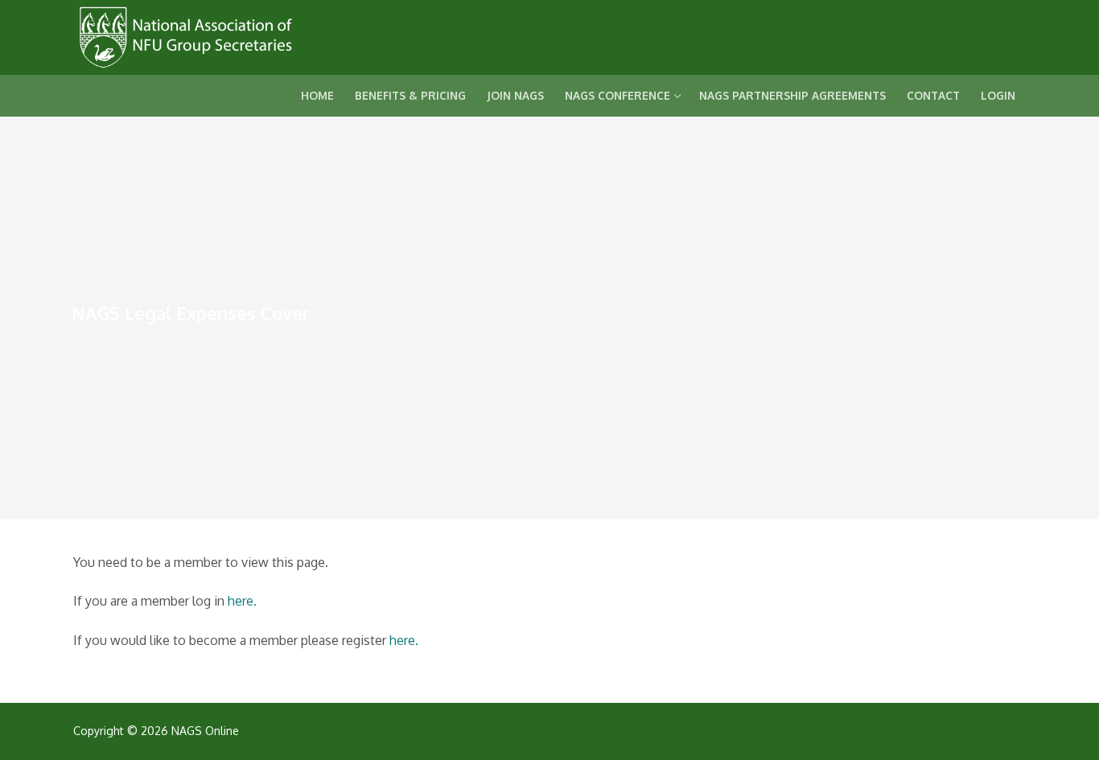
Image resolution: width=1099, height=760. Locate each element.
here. (242, 601)
